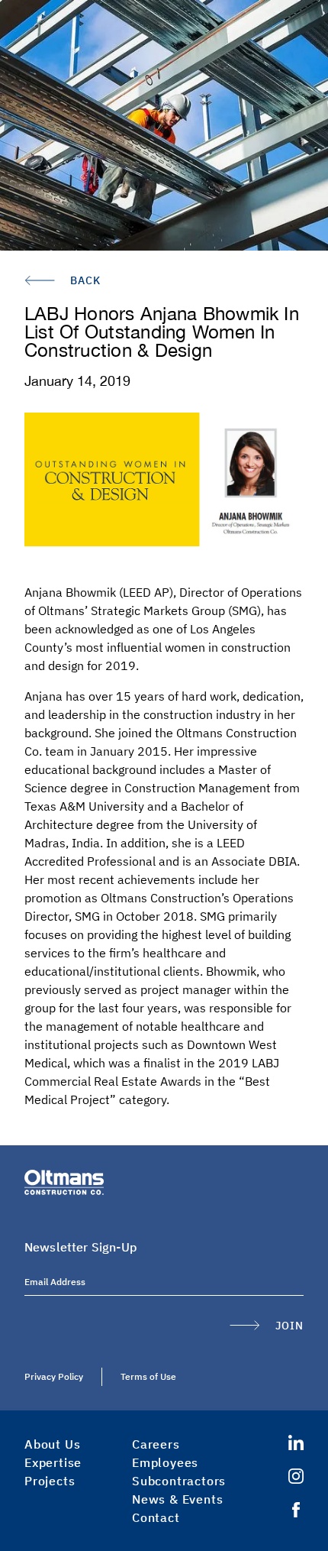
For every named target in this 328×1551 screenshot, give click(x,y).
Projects (49, 1480)
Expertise (53, 1462)
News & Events (177, 1499)
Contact (156, 1517)
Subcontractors (179, 1480)
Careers (156, 1444)
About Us (52, 1444)
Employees (165, 1462)
